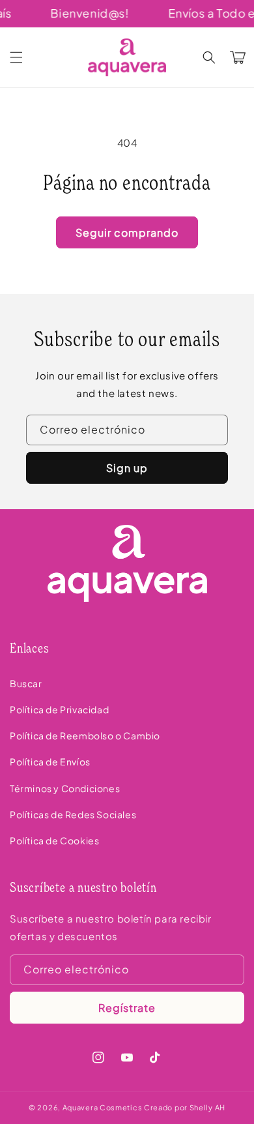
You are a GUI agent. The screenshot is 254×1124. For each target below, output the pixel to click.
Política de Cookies (54, 840)
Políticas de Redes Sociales (73, 814)
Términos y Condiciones (65, 788)
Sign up (127, 468)
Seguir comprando (127, 232)
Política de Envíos (50, 761)
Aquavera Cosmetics (103, 1107)
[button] (16, 57)
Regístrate (127, 1007)
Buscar (26, 683)
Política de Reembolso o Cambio (85, 735)
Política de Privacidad (59, 709)
